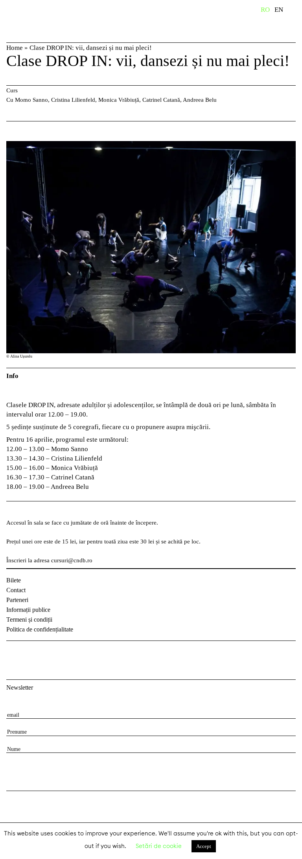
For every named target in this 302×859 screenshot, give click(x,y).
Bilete (13, 580)
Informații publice (28, 609)
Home (14, 47)
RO (265, 9)
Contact (16, 590)
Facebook (13, 653)
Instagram (34, 653)
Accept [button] (203, 846)
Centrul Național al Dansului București (31, 20)
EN (278, 9)
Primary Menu (296, 11)
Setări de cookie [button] (159, 846)
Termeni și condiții (29, 619)
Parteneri (17, 600)
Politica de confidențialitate (39, 629)
